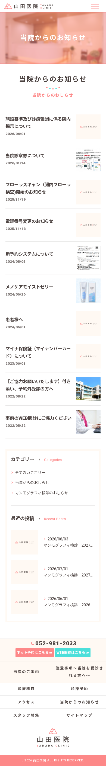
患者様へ (14, 319)
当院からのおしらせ (32, 482)
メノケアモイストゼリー (29, 287)
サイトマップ (80, 715)
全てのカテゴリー (30, 472)
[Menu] (94, 6)
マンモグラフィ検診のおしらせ (41, 493)
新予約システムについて (29, 254)
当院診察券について (25, 155)
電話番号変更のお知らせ (29, 221)
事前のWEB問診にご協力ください (38, 418)
